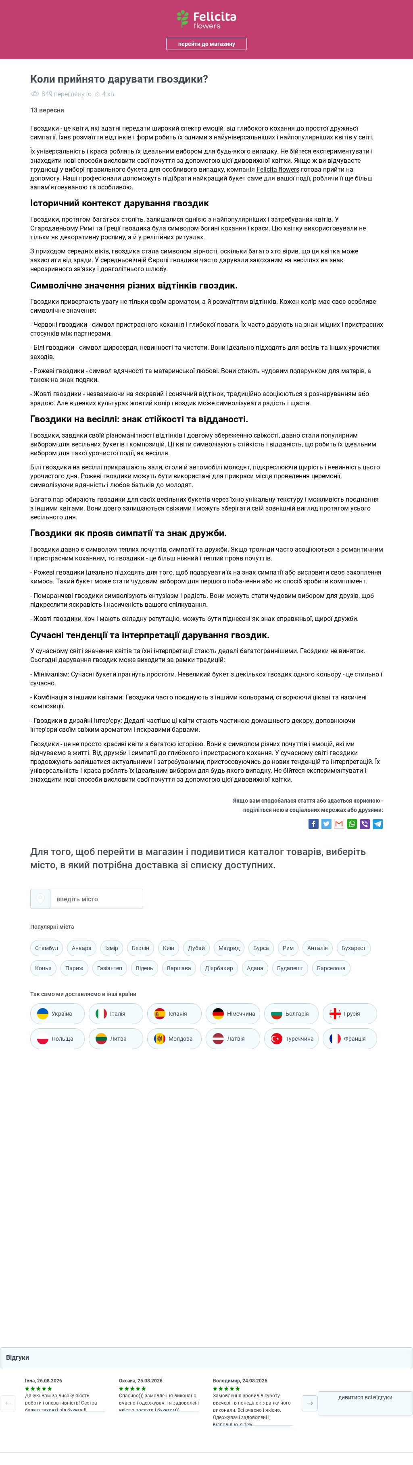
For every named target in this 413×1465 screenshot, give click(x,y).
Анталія (317, 948)
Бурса (261, 948)
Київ (168, 948)
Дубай (196, 948)
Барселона (331, 968)
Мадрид (229, 948)
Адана (255, 968)
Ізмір (111, 948)
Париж (74, 968)
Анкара (82, 948)
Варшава (179, 968)
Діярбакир (219, 968)
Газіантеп (109, 968)
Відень (144, 968)
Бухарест (354, 948)
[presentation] (8, 1403)
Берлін (140, 948)
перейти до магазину (206, 44)
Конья (43, 968)
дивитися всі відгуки (365, 1397)
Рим (288, 948)
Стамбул (46, 948)
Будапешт (290, 968)
